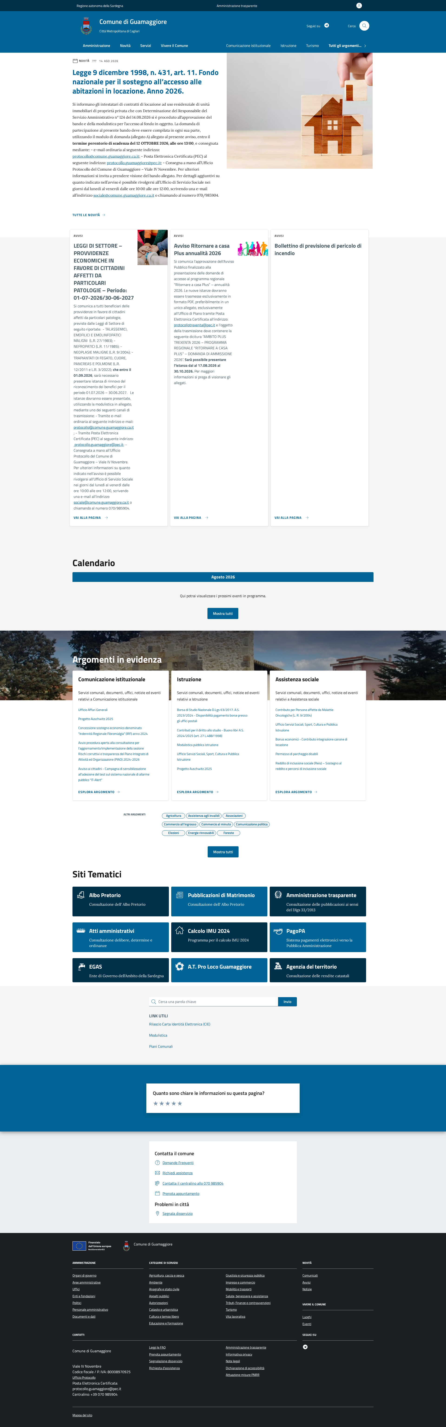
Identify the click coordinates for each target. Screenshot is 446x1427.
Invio (287, 1001)
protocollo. (82, 444)
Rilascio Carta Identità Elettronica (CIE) (179, 1024)
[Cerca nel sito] (364, 26)
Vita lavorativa (235, 1316)
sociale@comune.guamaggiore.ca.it (123, 195)
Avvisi (306, 1282)
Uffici (76, 1289)
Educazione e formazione (166, 1323)
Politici (76, 1302)
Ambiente (155, 1282)
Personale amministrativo (90, 1309)
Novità (125, 45)
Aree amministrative (86, 1282)
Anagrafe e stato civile (164, 1289)
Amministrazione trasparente (237, 5)
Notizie (307, 1289)
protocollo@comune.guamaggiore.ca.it (105, 156)
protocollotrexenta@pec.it (194, 325)
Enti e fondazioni (83, 1296)
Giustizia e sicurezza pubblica (245, 1275)
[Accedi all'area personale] (360, 5)
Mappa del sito (82, 1415)
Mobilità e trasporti (239, 1289)
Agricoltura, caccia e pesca (166, 1275)
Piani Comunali (161, 1046)
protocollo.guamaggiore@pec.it (134, 162)
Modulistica (158, 1035)
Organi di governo (84, 1275)
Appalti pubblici (159, 1296)
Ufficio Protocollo (83, 1377)
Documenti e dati (83, 1316)
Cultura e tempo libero (164, 1316)
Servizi (145, 45)
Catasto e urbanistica (163, 1309)
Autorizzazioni (158, 1302)
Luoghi (307, 1317)
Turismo (312, 45)
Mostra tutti (223, 613)
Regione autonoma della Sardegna (100, 5)
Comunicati (310, 1275)
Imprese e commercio (240, 1282)
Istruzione (288, 45)
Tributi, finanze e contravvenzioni (248, 1302)
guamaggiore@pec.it (107, 444)
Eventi (306, 1323)
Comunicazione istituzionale (248, 45)
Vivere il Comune (174, 45)
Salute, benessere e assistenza (247, 1296)
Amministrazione (96, 45)
